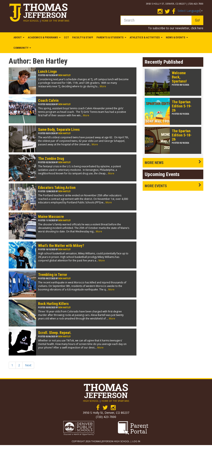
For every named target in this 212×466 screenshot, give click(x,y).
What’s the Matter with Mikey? (61, 245)
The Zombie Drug (51, 158)
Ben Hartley (64, 75)
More (103, 86)
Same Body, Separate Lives (59, 129)
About (17, 37)
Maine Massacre (51, 216)
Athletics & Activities (145, 37)
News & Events (176, 37)
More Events (156, 186)
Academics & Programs (43, 37)
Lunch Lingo (47, 71)
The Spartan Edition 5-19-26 (182, 106)
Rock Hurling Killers (53, 303)
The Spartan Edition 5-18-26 (182, 135)
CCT (66, 37)
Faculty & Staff (82, 37)
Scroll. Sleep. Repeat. (54, 332)
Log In (136, 441)
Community (21, 47)
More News (154, 162)
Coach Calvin (48, 100)
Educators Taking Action (57, 187)
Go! (197, 20)
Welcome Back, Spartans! (179, 77)
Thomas (45, 9)
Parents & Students (110, 37)
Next (28, 365)
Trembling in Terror (52, 274)
